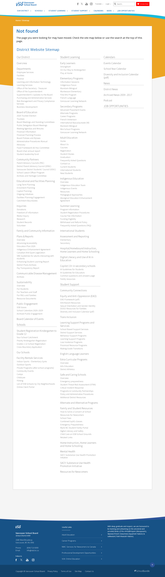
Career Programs (69, 541)
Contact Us (89, 571)
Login (108, 4)
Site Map (78, 571)
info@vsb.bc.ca (33, 550)
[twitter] (82, 4)
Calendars (98, 11)
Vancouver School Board (35, 571)
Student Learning (57, 11)
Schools (39, 11)
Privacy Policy (53, 571)
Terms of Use (66, 571)
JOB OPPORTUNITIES (126, 11)
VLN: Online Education (71, 559)
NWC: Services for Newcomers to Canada (79, 547)
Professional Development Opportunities (79, 553)
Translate (98, 4)
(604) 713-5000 (32, 548)
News (109, 11)
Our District (23, 11)
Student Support (79, 11)
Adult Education (68, 534)
